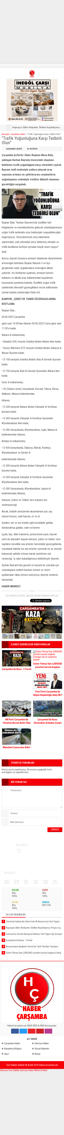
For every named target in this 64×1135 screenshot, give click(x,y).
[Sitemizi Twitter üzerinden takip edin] (23, 1031)
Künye (37, 1054)
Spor (6, 1054)
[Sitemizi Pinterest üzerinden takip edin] (40, 1031)
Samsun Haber (42, 1043)
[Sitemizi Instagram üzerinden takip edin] (48, 1031)
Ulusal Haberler (42, 1048)
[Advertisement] (32, 31)
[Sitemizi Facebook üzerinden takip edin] (15, 1031)
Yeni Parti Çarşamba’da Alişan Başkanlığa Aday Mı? (47, 693)
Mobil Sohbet (40, 1070)
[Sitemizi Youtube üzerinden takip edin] (31, 1031)
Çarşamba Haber (18, 134)
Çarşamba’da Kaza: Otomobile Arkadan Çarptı (48, 721)
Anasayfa (5, 134)
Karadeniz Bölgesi (13, 1048)
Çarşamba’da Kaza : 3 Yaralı (16, 669)
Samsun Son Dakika (10, 1070)
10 (59, 636)
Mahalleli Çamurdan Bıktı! (16, 747)
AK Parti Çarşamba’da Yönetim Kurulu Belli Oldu (17, 721)
